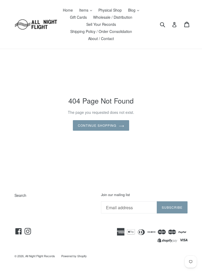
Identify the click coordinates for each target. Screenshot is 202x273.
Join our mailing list (115, 195)
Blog (132, 10)
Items (84, 10)
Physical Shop (110, 10)
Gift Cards (78, 17)
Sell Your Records (101, 24)
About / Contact (101, 38)
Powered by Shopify (74, 256)
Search (20, 195)
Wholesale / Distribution (112, 17)
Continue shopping (97, 125)
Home (68, 10)
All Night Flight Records (40, 256)
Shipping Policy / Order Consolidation (101, 31)
